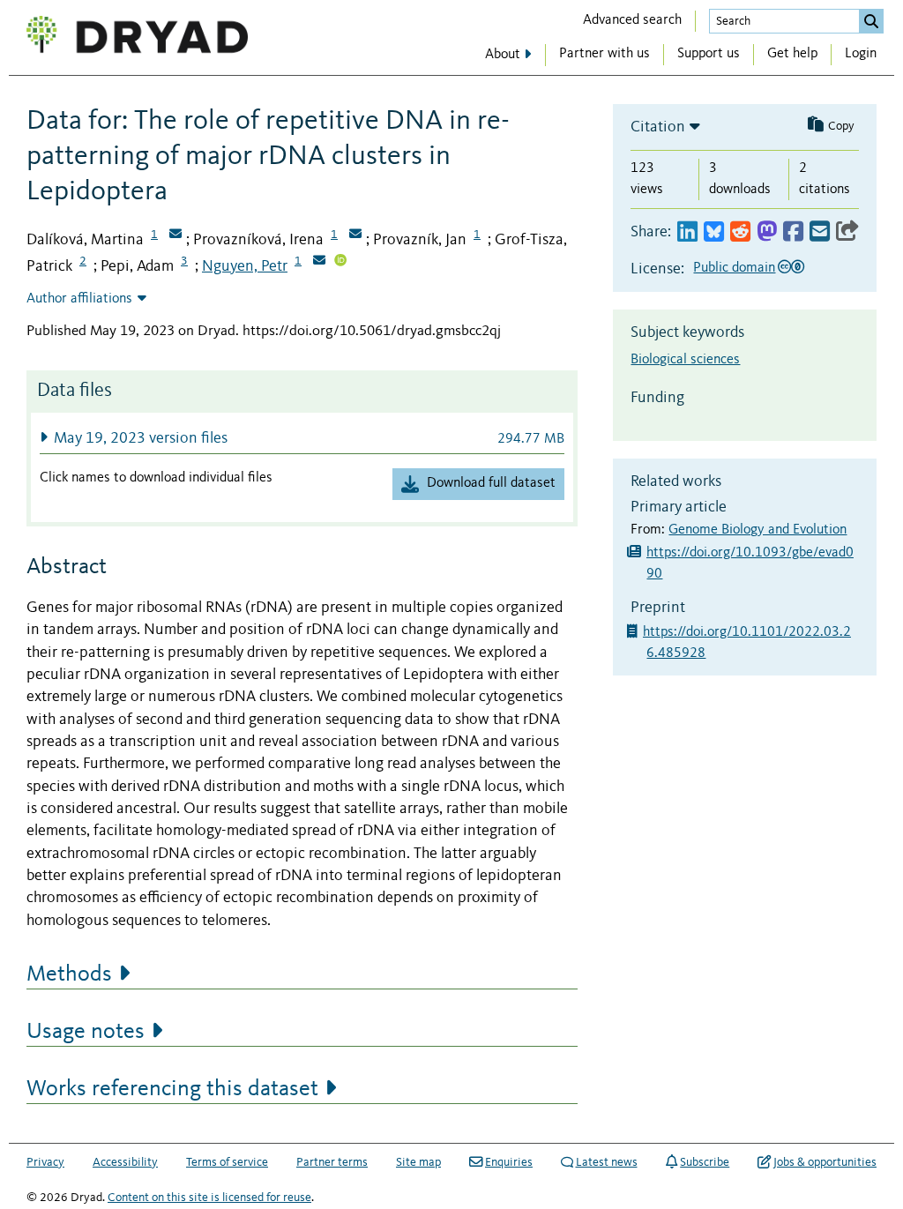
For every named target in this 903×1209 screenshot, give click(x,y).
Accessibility (125, 1162)
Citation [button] (658, 127)
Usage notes (85, 1031)
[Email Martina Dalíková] (175, 235)
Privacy (45, 1162)
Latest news (607, 1162)
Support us (708, 54)
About (502, 55)
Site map (418, 1162)
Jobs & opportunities (825, 1162)
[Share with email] (820, 232)
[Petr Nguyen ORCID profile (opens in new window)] (340, 261)
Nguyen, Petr (244, 266)
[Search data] (871, 21)
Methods (69, 974)
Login (861, 54)
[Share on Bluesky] (714, 232)
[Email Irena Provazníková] (355, 235)
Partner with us (604, 54)
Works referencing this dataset (172, 1089)
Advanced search (632, 20)
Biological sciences (685, 360)
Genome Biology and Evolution (757, 530)
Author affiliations (79, 299)
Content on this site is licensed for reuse (209, 1197)
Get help (792, 54)
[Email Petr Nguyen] (319, 261)
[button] (302, 438)
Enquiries (509, 1162)
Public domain (734, 268)
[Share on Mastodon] (767, 232)
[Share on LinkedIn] (687, 232)
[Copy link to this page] (847, 232)
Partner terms (332, 1162)
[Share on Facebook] (793, 232)
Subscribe (704, 1162)
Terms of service (227, 1162)
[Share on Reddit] (740, 232)
